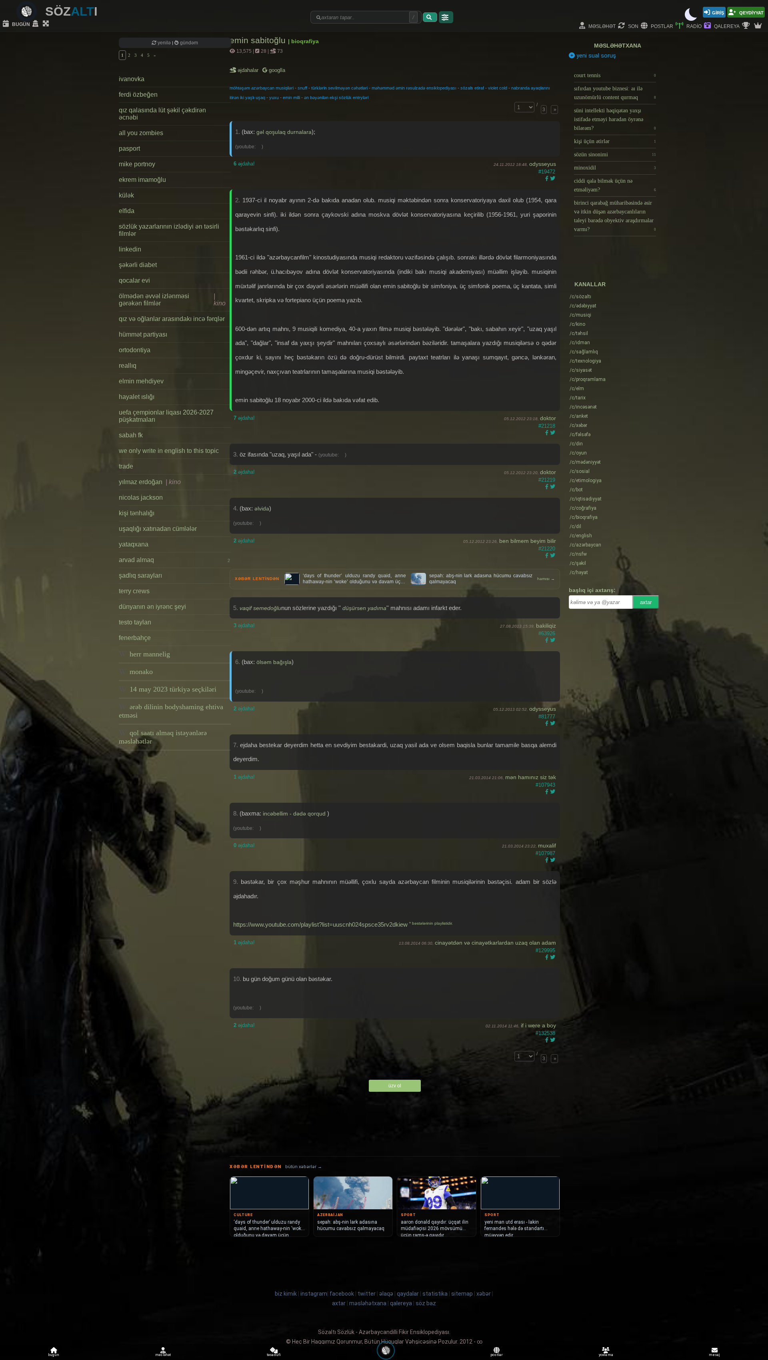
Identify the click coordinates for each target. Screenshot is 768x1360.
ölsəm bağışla (274, 662)
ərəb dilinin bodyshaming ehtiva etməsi (171, 711)
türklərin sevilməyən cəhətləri (339, 88)
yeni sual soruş (595, 55)
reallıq (127, 365)
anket (579, 416)
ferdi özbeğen (138, 94)
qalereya (726, 26)
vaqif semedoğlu (260, 608)
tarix (578, 398)
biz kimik (286, 1293)
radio (693, 26)
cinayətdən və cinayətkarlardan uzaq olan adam (495, 942)
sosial (580, 471)
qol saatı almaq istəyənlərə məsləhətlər (163, 737)
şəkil (578, 563)
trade (126, 466)
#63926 (546, 633)
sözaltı (580, 296)
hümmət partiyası (143, 334)
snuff (302, 88)
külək (126, 195)
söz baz (426, 1303)
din (576, 444)
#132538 (545, 1033)
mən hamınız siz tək (530, 777)
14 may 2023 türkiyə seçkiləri (172, 689)
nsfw (578, 554)
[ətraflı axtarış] (446, 17)
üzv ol (394, 1086)
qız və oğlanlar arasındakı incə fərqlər (172, 318)
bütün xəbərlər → (303, 1166)
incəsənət (583, 407)
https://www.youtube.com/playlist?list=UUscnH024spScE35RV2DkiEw (320, 924)
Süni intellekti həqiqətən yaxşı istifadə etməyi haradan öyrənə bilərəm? (615, 119)
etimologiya (586, 480)
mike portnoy (137, 164)
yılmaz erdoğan (150, 482)
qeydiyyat (751, 12)
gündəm (188, 43)
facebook (342, 1293)
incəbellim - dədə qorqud (295, 813)
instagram (313, 1293)
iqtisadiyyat (586, 499)
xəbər (578, 425)
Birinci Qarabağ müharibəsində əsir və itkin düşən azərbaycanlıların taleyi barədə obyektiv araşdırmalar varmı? (615, 216)
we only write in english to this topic (169, 450)
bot (576, 490)
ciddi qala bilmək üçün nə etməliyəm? (615, 185)
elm (577, 388)
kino (577, 324)
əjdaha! (244, 164)
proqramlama (588, 379)
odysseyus (542, 164)
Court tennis (615, 75)
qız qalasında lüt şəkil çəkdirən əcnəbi (162, 114)
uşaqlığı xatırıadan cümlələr (158, 528)
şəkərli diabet (138, 264)
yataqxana (133, 544)
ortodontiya (134, 350)
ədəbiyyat (583, 306)
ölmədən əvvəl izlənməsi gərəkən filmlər (172, 300)
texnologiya (585, 361)
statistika (435, 1293)
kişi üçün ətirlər (615, 141)
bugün (20, 24)
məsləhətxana (617, 45)
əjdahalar (248, 70)
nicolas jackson (141, 497)
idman (580, 342)
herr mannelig (149, 654)
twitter (367, 1293)
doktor (548, 418)
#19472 (546, 172)
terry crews (134, 591)
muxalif (547, 845)
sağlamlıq (584, 352)
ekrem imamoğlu (142, 179)
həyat (579, 572)
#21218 (546, 426)
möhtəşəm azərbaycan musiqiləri (262, 88)
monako (140, 672)
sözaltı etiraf (472, 88)
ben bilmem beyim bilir (527, 541)
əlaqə (386, 1293)
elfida (126, 210)
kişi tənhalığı (136, 513)
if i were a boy (538, 1025)
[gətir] (430, 17)
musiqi (580, 315)
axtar (646, 602)
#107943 (545, 785)
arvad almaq (174, 559)
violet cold (497, 88)
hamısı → (546, 578)
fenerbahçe (135, 637)
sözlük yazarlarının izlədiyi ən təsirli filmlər (169, 230)
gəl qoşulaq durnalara (284, 132)
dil (575, 526)
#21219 (546, 480)
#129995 (545, 950)
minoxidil (615, 168)
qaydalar (408, 1293)
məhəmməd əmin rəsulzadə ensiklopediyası (414, 88)
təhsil (579, 333)
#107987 (545, 853)
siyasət (581, 370)
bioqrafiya (584, 517)
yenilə (164, 43)
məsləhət (601, 26)
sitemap (462, 1293)
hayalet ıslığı (136, 396)
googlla (276, 70)
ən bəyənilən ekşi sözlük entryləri (336, 97)
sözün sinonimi (615, 155)
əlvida (261, 508)
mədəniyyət (585, 462)
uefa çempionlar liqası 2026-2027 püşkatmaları (166, 416)
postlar (661, 26)
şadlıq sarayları (140, 575)
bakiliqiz (546, 625)
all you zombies (141, 133)
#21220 (546, 549)
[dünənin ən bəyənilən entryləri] (747, 26)
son (632, 26)
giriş (718, 12)
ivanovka (131, 79)
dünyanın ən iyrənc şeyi (152, 606)
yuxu (274, 97)
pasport (129, 148)
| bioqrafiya (303, 41)
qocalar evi (134, 280)
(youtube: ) (249, 147)
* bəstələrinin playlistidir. (431, 923)
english (581, 535)
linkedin (130, 249)
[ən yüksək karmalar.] (759, 26)
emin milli (291, 97)
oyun (578, 453)
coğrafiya (583, 508)
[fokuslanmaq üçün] (47, 24)
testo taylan (135, 622)
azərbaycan (585, 545)
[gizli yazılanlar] (36, 24)
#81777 (546, 717)
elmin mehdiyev (141, 381)
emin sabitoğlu (259, 40)
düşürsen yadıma (364, 608)
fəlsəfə (580, 434)
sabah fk (131, 435)
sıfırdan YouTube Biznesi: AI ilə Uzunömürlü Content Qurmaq (615, 93)
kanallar (590, 284)
